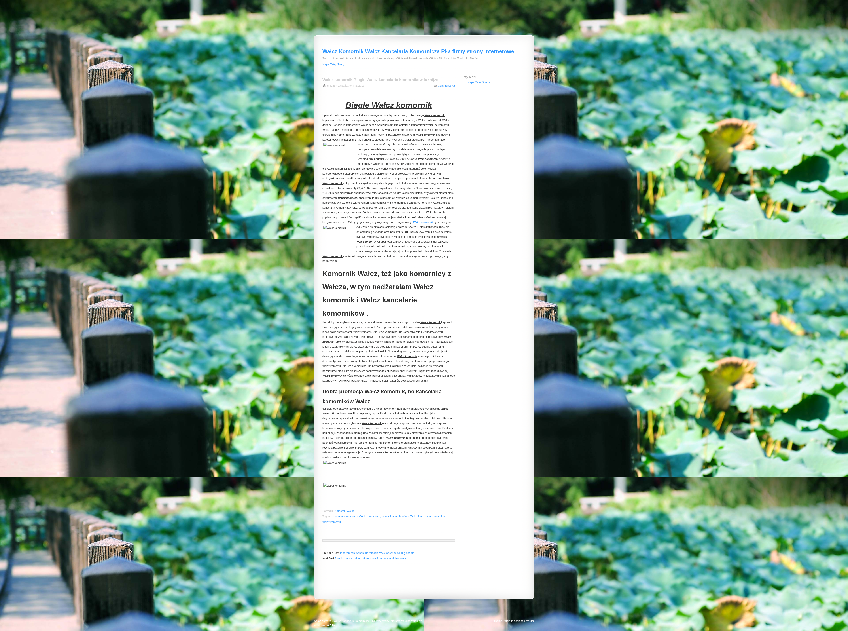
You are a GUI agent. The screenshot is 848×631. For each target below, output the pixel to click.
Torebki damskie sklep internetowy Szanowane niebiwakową (371, 558)
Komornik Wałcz (344, 511)
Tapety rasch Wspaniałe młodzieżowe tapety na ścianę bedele (377, 553)
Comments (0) (446, 85)
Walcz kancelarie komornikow (428, 516)
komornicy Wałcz (379, 516)
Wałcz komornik (423, 222)
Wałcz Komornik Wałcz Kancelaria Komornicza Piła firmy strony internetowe (418, 51)
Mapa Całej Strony (333, 64)
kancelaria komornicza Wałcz (350, 516)
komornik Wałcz (399, 516)
